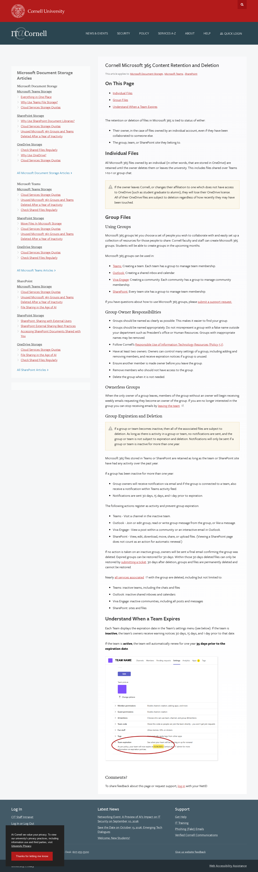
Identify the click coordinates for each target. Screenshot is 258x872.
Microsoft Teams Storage (34, 91)
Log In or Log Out (22, 823)
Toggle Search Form (242, 4)
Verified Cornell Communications (196, 835)
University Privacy (21, 846)
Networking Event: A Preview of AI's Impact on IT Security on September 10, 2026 (129, 819)
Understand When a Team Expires (135, 106)
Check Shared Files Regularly (39, 150)
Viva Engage (121, 279)
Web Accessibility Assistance (228, 865)
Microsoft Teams (174, 74)
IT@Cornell (29, 33)
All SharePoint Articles (31, 370)
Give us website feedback (190, 852)
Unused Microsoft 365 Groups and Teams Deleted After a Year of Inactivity (47, 133)
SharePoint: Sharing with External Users (46, 321)
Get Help (181, 816)
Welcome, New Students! (114, 838)
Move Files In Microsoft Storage (41, 223)
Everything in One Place (36, 97)
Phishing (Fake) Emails (189, 829)
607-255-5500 (81, 852)
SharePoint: (120, 291)
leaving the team (169, 405)
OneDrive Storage (29, 144)
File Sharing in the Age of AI (38, 307)
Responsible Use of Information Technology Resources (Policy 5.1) (179, 344)
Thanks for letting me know (32, 856)
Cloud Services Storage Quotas (41, 107)
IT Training (181, 823)
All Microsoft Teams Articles (35, 270)
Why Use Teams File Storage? (39, 102)
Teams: (117, 265)
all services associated (129, 577)
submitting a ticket (133, 562)
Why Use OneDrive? (33, 155)
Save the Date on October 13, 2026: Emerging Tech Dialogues (130, 829)
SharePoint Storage (30, 115)
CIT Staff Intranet (22, 817)
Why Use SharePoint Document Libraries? (48, 121)
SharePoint (191, 74)
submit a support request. (215, 301)
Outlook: (119, 272)
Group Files (120, 99)
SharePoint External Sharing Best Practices (48, 326)
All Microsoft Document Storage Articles (43, 173)
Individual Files (122, 93)
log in (181, 785)
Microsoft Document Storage (146, 74)
